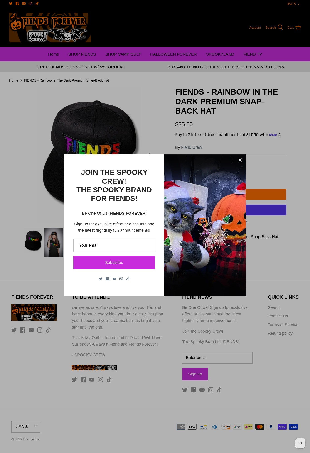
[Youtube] (114, 278)
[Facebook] (107, 278)
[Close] (240, 160)
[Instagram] (121, 278)
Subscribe (114, 262)
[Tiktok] (128, 278)
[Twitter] (100, 278)
